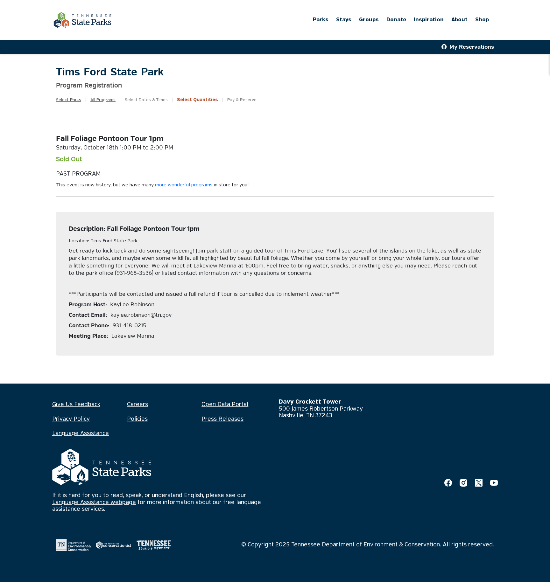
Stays (343, 20)
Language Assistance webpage (94, 502)
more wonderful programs (184, 185)
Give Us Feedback (76, 404)
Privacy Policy (71, 419)
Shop (482, 20)
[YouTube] (494, 483)
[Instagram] (463, 483)
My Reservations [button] (471, 47)
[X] (479, 483)
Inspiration (429, 20)
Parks (320, 20)
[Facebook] (448, 483)
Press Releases (222, 419)
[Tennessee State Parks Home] (82, 20)
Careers (137, 404)
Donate (396, 20)
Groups (369, 20)
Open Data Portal (224, 404)
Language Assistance (80, 433)
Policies (137, 419)
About (459, 20)
